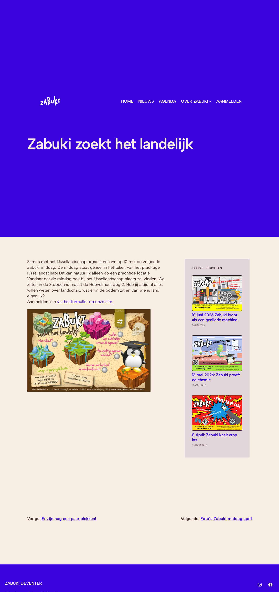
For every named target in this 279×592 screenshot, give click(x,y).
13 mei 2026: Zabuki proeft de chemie (216, 377)
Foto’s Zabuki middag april (226, 518)
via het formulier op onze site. (85, 301)
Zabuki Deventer (23, 583)
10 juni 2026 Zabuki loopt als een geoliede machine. (215, 317)
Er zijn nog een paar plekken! (69, 518)
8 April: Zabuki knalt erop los (214, 437)
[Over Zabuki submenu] (210, 101)
